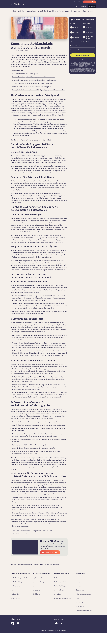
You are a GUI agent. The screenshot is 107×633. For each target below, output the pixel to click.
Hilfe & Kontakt (15, 598)
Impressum (79, 586)
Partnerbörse (36, 586)
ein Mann (76, 32)
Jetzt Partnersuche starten (49, 552)
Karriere (78, 582)
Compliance (80, 606)
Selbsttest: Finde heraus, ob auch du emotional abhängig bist (31, 87)
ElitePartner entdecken (17, 11)
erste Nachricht (59, 590)
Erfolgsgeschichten (16, 586)
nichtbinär (76, 37)
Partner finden (42, 11)
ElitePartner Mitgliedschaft (19, 578)
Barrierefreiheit (15, 594)
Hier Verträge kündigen (83, 594)
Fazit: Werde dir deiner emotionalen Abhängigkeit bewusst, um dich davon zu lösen (38, 90)
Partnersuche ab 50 (60, 582)
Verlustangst (62, 343)
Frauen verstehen (76, 11)
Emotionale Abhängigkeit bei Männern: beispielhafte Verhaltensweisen (34, 80)
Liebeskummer (16, 379)
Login (78, 2)
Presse (78, 578)
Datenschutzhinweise (86, 68)
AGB (79, 68)
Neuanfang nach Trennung (62, 598)
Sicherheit (14, 590)
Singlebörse (36, 594)
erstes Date (57, 594)
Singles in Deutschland (39, 578)
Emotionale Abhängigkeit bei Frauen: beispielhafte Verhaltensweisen (33, 77)
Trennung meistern (88, 11)
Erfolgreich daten (52, 11)
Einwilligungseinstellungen (84, 610)
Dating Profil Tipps (60, 586)
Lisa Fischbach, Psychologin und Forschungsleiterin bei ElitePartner (33, 140)
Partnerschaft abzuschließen (19, 373)
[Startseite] (18, 4)
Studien (83, 7)
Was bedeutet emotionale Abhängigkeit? (25, 74)
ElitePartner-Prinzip (16, 582)
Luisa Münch (16, 50)
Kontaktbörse (36, 590)
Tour (76, 7)
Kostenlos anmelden (89, 2)
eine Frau (76, 27)
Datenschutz (80, 590)
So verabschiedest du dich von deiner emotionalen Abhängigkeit (32, 83)
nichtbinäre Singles (89, 37)
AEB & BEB (79, 602)
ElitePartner (13, 564)
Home (75, 2)
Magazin (92, 7)
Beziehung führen (31, 11)
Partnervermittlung (38, 582)
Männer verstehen (64, 11)
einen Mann (89, 32)
